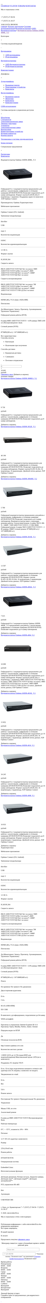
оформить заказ (24, 1239)
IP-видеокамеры (11, 57)
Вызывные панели (12, 85)
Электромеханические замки (12, 121)
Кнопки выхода (7, 135)
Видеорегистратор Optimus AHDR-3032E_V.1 (18, 426)
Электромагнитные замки (11, 127)
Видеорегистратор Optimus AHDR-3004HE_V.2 (19, 479)
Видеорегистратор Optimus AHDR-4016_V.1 (17, 745)
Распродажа (5, 154)
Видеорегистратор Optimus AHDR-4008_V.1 (17, 795)
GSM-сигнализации (8, 106)
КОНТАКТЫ (31, 6)
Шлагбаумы (5, 118)
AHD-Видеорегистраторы (15, 64)
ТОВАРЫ (21, 6)
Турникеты (5, 125)
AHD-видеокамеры (12, 55)
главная (4, 26)
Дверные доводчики (8, 123)
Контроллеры (6, 129)
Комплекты (9, 89)
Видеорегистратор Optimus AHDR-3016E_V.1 (18, 537)
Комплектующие (7, 70)
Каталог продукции (15, 26)
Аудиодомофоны (7, 81)
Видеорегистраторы (23, 28)
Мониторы (9, 99)
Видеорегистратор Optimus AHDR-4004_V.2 (17, 635)
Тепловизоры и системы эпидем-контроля (17, 139)
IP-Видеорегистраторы (14, 66)
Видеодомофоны (7, 93)
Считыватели (6, 119)
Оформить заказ (7, 374)
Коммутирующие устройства (12, 131)
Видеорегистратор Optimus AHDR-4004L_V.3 (18, 587)
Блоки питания (6, 143)
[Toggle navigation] (2, 4)
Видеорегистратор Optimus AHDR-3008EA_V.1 (19, 378)
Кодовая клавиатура (8, 133)
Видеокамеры (6, 51)
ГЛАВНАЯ (5, 6)
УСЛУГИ (13, 6)
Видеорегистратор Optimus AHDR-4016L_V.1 (18, 693)
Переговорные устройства (15, 87)
